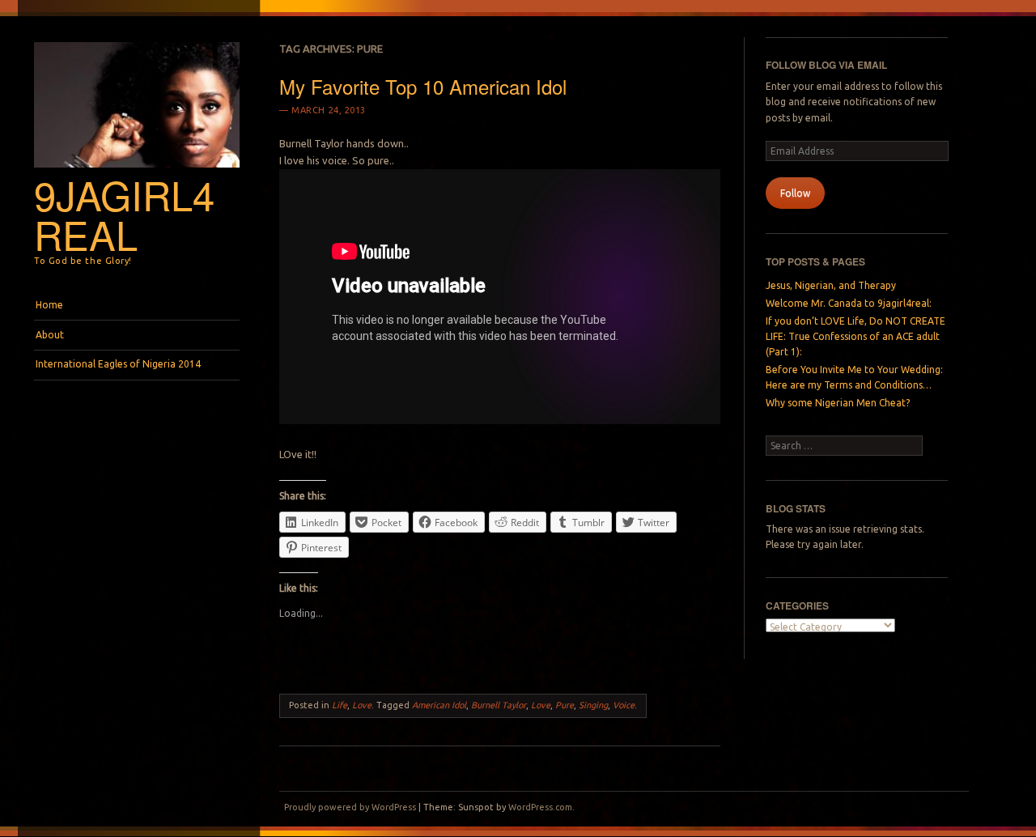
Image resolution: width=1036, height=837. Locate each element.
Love (362, 705)
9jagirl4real (124, 214)
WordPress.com (540, 807)
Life (339, 705)
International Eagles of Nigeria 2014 (118, 364)
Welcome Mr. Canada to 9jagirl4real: (849, 303)
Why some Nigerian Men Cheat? (838, 402)
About (50, 334)
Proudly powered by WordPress (350, 807)
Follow (795, 193)
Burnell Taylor (498, 705)
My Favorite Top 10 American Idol (423, 86)
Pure (564, 705)
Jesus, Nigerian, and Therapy (831, 285)
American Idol (439, 705)
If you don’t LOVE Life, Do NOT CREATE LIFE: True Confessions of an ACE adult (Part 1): (855, 337)
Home (49, 305)
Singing (593, 705)
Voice (624, 705)
